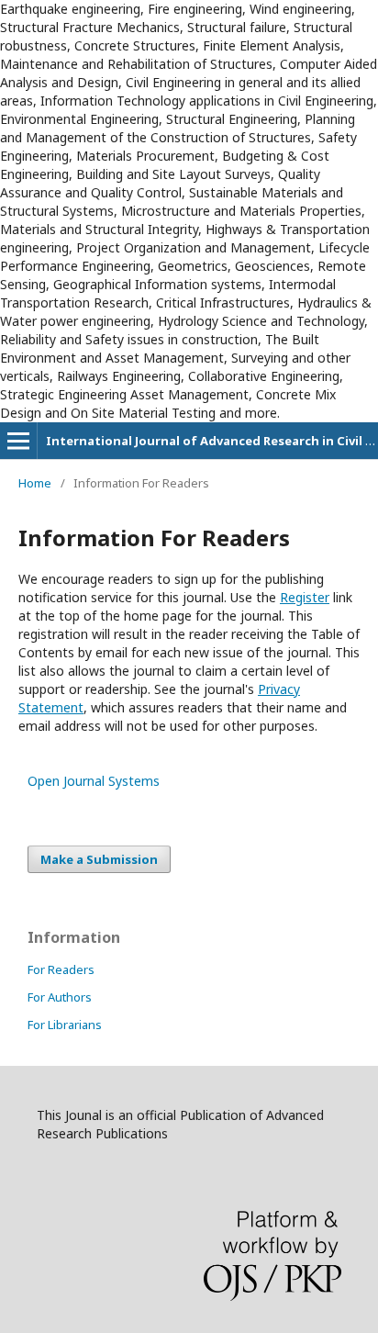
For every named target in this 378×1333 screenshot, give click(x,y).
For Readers (61, 969)
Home (34, 483)
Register (304, 597)
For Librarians (65, 1024)
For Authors (60, 997)
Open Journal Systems (94, 781)
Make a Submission (99, 859)
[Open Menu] (18, 440)
